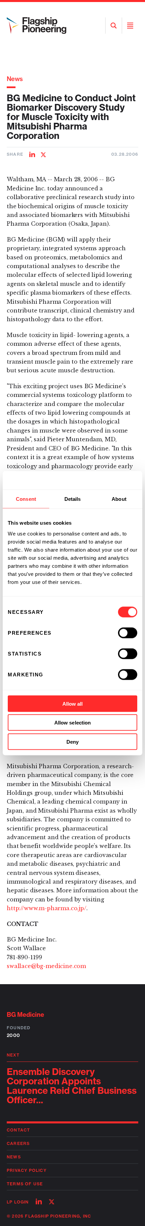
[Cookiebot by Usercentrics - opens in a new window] (107, 480)
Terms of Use (25, 1183)
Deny (72, 741)
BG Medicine (25, 1014)
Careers (18, 1143)
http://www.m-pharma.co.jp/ (46, 908)
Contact (18, 1129)
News (15, 79)
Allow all (72, 703)
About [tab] (119, 499)
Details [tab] (72, 499)
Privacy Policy (27, 1170)
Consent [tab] (26, 499)
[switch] (127, 632)
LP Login (18, 1201)
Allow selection (72, 723)
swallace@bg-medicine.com (46, 966)
